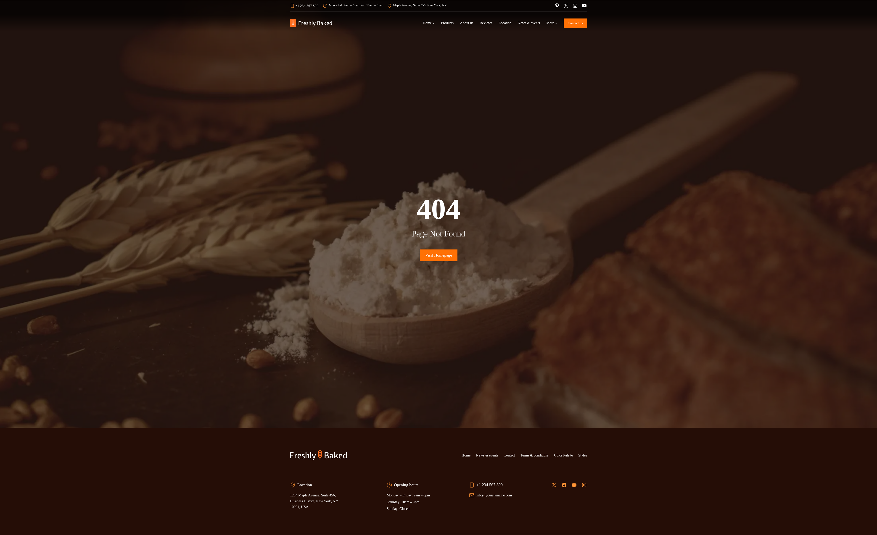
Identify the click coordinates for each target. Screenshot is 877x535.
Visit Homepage (438, 255)
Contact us (575, 23)
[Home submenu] (434, 23)
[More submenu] (556, 23)
